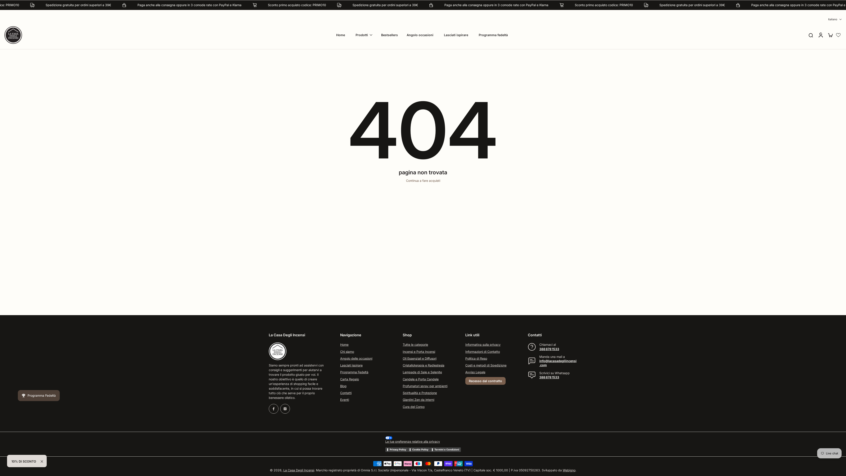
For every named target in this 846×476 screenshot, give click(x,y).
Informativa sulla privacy (483, 345)
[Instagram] (285, 409)
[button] (838, 35)
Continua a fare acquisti (423, 180)
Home (340, 35)
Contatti (346, 393)
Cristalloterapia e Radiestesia (423, 365)
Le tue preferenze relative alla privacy (412, 442)
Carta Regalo (349, 379)
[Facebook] (273, 409)
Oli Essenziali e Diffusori (419, 358)
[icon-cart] (830, 35)
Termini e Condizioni (446, 449)
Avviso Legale (475, 372)
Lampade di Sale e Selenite (422, 372)
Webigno (569, 470)
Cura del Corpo (414, 407)
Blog (343, 386)
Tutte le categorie (415, 345)
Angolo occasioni (420, 35)
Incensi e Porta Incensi (419, 351)
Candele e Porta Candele (421, 379)
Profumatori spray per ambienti (425, 386)
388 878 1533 (549, 349)
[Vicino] (42, 461)
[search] (811, 35)
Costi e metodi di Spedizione (485, 365)
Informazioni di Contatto (482, 351)
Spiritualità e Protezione (420, 393)
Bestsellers (389, 35)
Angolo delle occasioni (356, 358)
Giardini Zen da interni (418, 400)
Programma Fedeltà (354, 372)
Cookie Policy (420, 449)
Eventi (344, 400)
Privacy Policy (398, 449)
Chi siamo (347, 351)
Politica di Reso (476, 358)
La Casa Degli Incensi (298, 470)
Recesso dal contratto (485, 381)
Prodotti (362, 35)
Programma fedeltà (493, 35)
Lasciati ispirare (456, 35)
